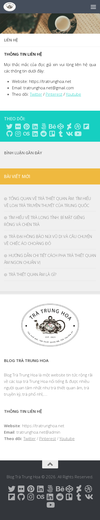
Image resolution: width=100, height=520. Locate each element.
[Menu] (93, 6)
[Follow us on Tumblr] (60, 133)
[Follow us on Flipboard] (86, 126)
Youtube (73, 94)
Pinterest (54, 94)
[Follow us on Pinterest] (26, 126)
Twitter (36, 94)
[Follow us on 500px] (43, 126)
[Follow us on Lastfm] (26, 133)
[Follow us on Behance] (52, 126)
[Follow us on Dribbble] (77, 126)
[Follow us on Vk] (69, 133)
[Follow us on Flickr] (18, 126)
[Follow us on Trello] (52, 133)
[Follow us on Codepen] (60, 126)
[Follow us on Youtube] (77, 133)
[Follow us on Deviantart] (69, 126)
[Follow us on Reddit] (43, 133)
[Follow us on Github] (9, 133)
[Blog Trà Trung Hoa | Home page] (11, 6)
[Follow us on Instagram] (18, 133)
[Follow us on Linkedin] (35, 126)
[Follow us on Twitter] (9, 126)
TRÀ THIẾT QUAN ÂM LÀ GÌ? (32, 274)
